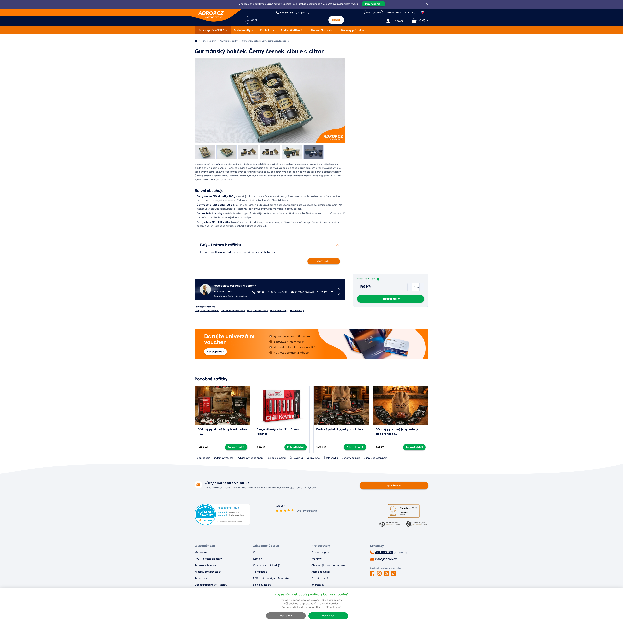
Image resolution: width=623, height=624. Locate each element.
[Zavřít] (427, 4)
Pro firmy (317, 558)
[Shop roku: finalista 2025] (403, 511)
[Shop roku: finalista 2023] (390, 524)
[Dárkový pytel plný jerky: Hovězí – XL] (341, 405)
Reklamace (201, 578)
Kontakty (410, 12)
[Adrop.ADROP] (196, 40)
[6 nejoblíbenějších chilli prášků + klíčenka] (281, 405)
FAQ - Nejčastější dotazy (208, 558)
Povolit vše (328, 615)
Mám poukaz (373, 12)
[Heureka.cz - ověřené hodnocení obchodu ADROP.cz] (222, 524)
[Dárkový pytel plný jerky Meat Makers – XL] (222, 405)
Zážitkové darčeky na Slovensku (271, 578)
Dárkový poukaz (351, 457)
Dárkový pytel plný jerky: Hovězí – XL (340, 429)
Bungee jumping (276, 457)
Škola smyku (331, 457)
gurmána (217, 164)
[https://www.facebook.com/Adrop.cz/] (372, 573)
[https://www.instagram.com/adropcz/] (379, 573)
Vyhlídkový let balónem (250, 457)
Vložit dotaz (324, 261)
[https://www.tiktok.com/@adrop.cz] (393, 573)
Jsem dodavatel (321, 571)
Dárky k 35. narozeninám (233, 310)
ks (418, 287)
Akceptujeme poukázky (208, 571)
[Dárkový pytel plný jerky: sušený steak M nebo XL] (400, 405)
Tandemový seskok (222, 457)
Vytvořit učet (394, 485)
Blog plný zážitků (262, 584)
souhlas (293, 603)
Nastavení (286, 615)
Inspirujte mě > (373, 4)
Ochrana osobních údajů (266, 565)
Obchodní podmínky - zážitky (211, 584)
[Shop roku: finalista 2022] (417, 524)
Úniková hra (296, 457)
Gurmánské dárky (278, 310)
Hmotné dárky (297, 310)
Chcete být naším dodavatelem (329, 565)
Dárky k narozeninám (257, 310)
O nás (256, 552)
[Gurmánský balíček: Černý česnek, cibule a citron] (270, 100)
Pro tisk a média (320, 578)
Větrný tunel (313, 457)
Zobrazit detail (236, 447)
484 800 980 (384, 552)
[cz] (424, 12)
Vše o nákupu (394, 12)
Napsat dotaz (328, 291)
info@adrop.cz (386, 559)
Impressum (318, 584)
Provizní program (321, 552)
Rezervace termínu (205, 565)
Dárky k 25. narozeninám (207, 310)
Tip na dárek (260, 571)
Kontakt (257, 558)
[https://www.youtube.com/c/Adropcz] (386, 573)
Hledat (336, 20)
